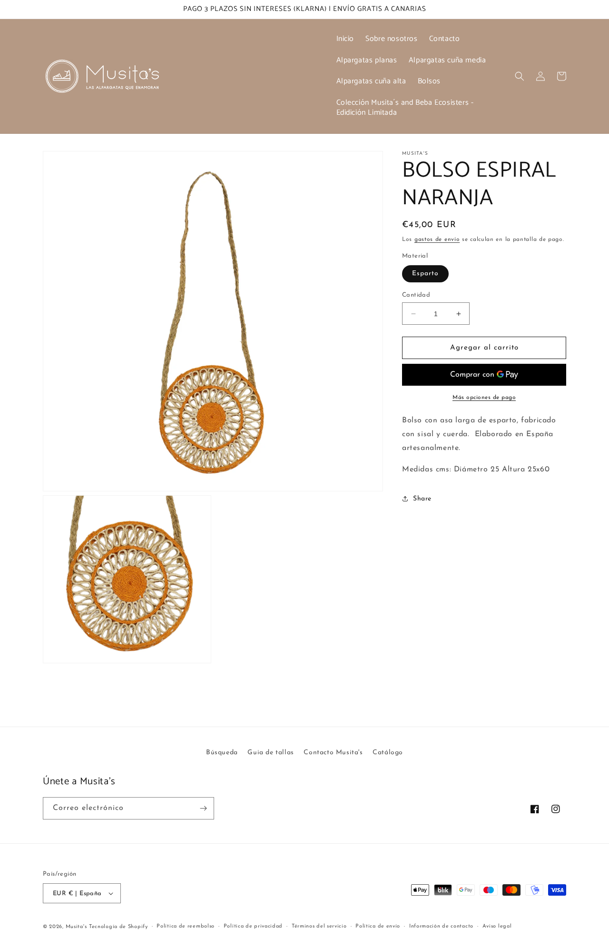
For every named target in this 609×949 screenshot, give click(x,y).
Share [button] (422, 498)
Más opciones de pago (484, 397)
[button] (519, 76)
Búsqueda (222, 752)
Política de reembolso (186, 926)
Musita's (76, 926)
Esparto (425, 273)
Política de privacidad (253, 926)
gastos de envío (437, 239)
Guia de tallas (270, 752)
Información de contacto (441, 926)
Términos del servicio (319, 926)
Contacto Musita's (333, 752)
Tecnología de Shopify (118, 926)
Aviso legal (497, 926)
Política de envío (377, 926)
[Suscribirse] (203, 808)
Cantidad (416, 295)
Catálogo (388, 752)
